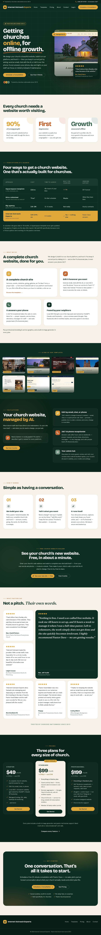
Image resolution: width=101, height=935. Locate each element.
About (59, 7)
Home (35, 7)
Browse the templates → (14, 292)
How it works (62, 576)
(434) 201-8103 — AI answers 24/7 (88, 1)
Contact (66, 7)
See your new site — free (44, 576)
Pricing (52, 7)
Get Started (18, 809)
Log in (73, 7)
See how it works (11, 448)
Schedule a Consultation (88, 7)
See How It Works (36, 75)
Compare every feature (49, 831)
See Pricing (62, 887)
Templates (43, 7)
